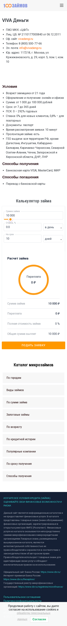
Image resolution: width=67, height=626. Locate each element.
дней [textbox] (48, 238)
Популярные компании (21, 451)
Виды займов (15, 390)
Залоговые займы (17, 414)
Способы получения (18, 476)
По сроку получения (19, 463)
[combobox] (53, 227)
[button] (33, 378)
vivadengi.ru (25, 39)
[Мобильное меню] (61, 5)
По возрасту (14, 427)
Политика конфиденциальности (22, 600)
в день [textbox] (49, 227)
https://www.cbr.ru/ (51, 572)
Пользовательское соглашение (22, 597)
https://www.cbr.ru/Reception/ (19, 579)
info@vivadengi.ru (30, 48)
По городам (13, 377)
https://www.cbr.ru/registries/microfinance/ (40, 586)
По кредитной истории (20, 439)
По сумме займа (16, 402)
